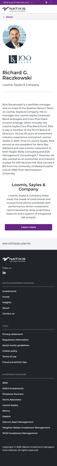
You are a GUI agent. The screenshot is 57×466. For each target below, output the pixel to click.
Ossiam (6, 416)
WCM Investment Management (20, 433)
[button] (28, 227)
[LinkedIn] (4, 273)
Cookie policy (9, 351)
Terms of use (9, 356)
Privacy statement (12, 334)
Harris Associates (11, 399)
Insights (6, 302)
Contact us (8, 313)
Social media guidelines (15, 345)
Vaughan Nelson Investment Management (26, 427)
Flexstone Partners (12, 394)
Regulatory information (15, 339)
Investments (9, 291)
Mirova (6, 410)
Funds (5, 296)
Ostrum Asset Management (17, 422)
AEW (5, 382)
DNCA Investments (12, 388)
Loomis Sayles (10, 405)
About (5, 308)
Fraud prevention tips (14, 362)
